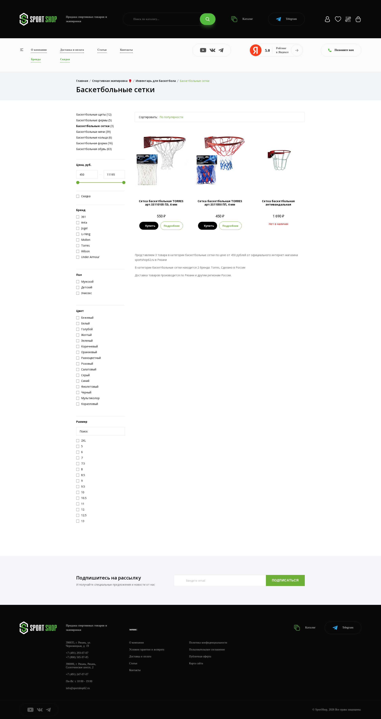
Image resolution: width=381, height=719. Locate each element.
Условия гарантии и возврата (146, 649)
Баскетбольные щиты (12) (94, 114)
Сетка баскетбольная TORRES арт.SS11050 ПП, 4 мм (220, 202)
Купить (150, 226)
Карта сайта (196, 663)
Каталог (247, 18)
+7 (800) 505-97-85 (77, 657)
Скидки (65, 59)
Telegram (291, 18)
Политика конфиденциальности (208, 642)
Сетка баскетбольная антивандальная (278, 202)
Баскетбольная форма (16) (94, 143)
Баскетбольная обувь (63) (94, 149)
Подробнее (172, 226)
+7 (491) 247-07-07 (77, 674)
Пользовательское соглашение (207, 649)
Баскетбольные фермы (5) (94, 120)
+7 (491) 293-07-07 (77, 652)
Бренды (36, 59)
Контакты (126, 49)
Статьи (102, 49)
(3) (95, 126)
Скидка (85, 196)
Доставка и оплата (72, 49)
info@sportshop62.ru (78, 688)
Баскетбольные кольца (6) (94, 137)
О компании (39, 49)
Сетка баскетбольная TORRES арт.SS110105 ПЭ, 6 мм (161, 202)
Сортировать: (148, 117)
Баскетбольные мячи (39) (93, 132)
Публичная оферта (200, 656)
